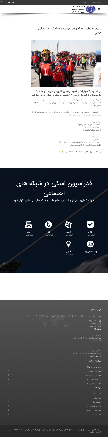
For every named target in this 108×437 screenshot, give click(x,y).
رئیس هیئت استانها (94, 406)
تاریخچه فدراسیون (94, 394)
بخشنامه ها (97, 402)
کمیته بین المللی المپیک (92, 383)
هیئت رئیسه (96, 398)
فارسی (12, 2)
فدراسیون (94, 2)
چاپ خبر (61, 152)
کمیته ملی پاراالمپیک (93, 375)
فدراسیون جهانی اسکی (93, 379)
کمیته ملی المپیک (95, 371)
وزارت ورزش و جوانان (93, 367)
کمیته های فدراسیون (93, 410)
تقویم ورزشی (96, 414)
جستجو (84, 2)
